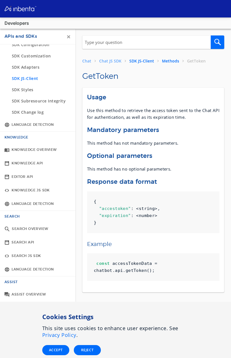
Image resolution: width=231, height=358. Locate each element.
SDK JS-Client (141, 61)
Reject (87, 350)
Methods (170, 61)
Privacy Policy (59, 335)
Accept (56, 350)
